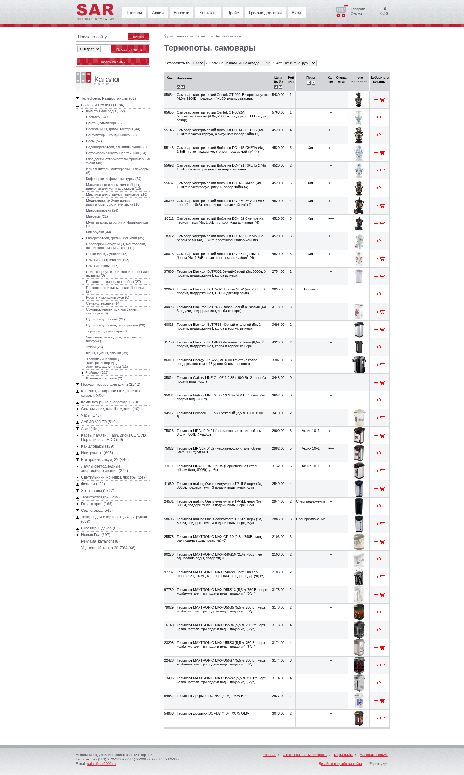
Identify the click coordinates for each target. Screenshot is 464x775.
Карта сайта (343, 755)
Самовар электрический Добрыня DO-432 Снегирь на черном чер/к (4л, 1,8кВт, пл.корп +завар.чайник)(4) (220, 220)
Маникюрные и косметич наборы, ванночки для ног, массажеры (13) (113, 186)
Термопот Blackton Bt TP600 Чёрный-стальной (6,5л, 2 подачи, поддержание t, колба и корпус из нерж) (220, 344)
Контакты (208, 12)
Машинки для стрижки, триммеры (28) (116, 194)
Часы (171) (91, 415)
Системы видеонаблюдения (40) (110, 409)
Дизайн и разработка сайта (340, 764)
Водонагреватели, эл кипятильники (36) (118, 147)
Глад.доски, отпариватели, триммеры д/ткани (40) (118, 161)
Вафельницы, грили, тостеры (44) (113, 129)
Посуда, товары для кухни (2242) (110, 384)
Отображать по (177, 63)
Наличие (216, 63)
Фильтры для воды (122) (105, 111)
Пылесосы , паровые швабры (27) (113, 281)
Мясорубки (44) (98, 232)
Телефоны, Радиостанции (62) (108, 98)
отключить (359, 81)
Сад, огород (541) (97, 510)
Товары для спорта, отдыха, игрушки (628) (114, 519)
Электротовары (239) (100, 497)
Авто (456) (90, 428)
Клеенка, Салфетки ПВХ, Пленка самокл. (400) (110, 393)
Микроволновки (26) (102, 210)
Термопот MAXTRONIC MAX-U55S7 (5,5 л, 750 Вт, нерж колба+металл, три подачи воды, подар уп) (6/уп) (221, 662)
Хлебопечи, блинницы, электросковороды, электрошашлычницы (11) (107, 362)
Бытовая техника (229, 36)
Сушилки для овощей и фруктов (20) (115, 325)
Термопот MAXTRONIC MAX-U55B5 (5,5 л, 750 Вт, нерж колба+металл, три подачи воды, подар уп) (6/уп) (221, 609)
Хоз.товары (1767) (97, 490)
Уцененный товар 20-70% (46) (108, 548)
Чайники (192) (97, 372)
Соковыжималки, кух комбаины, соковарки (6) (112, 311)
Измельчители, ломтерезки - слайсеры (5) (117, 171)
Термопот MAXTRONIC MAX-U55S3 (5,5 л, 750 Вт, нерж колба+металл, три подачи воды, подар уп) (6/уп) (221, 644)
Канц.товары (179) (97, 446)
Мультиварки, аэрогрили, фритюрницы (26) (117, 224)
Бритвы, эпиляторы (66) (105, 123)
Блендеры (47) (98, 117)
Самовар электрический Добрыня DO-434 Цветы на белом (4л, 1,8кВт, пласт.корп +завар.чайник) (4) (218, 255)
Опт (279, 63)
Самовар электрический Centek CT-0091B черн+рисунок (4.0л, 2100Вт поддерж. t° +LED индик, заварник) (222, 96)
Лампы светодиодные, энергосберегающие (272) (104, 468)
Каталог (202, 36)
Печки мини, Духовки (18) (107, 254)
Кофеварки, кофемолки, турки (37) (114, 179)
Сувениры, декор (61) (100, 528)
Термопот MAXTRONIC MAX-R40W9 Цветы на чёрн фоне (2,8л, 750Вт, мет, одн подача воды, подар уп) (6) (221, 574)
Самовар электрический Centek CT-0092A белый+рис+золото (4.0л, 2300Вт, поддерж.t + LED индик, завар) (222, 116)
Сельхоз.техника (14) (103, 303)
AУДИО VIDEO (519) (99, 422)
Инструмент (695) (97, 453)
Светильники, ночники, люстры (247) (114, 477)
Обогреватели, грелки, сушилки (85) (115, 238)
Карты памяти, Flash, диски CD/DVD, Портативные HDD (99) (114, 437)
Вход (296, 12)
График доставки (265, 12)
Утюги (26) (94, 347)
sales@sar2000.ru (101, 764)
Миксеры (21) (97, 216)
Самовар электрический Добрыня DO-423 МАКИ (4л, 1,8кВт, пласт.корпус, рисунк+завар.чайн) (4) (219, 185)
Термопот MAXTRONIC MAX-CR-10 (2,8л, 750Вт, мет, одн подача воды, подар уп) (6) (219, 538)
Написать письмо (374, 755)
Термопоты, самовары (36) (108, 331)
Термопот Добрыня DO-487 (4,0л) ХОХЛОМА (213, 713)
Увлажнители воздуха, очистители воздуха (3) (113, 339)
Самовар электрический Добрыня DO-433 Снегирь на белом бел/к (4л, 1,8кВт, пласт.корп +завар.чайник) (220, 238)
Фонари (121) (93, 484)
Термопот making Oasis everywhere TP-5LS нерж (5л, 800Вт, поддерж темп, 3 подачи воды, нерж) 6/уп (219, 521)
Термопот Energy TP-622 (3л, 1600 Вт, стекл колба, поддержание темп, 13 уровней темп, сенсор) (217, 362)
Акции (158, 12)
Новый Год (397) (95, 535)
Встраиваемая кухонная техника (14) (116, 153)
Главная (134, 12)
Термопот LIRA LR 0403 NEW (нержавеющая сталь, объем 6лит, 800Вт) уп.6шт (218, 468)
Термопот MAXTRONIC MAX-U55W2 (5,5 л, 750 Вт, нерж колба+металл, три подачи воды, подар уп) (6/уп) (221, 680)
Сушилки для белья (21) (105, 319)
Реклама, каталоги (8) (100, 541)
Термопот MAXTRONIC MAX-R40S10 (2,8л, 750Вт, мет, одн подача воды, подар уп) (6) (220, 556)
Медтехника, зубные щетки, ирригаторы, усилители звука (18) (113, 202)
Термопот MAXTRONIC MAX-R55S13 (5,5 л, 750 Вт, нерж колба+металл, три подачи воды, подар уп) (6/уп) (222, 591)
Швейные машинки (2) (104, 378)
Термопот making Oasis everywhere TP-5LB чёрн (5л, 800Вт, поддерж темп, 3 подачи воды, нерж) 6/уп (219, 503)
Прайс (233, 12)
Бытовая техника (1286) (102, 105)
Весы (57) (94, 141)
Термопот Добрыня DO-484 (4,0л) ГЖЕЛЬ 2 (211, 696)
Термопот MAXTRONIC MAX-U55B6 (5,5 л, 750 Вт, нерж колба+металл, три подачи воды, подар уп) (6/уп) (221, 627)
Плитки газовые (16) (102, 266)
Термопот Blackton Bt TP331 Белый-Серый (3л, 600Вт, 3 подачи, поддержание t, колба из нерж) (221, 273)
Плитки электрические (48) (107, 260)
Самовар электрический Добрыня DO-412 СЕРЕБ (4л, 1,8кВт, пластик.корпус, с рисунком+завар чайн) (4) (220, 132)
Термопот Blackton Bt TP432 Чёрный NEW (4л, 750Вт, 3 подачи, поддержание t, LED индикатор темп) (221, 291)
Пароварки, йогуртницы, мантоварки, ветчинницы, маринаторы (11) (116, 246)
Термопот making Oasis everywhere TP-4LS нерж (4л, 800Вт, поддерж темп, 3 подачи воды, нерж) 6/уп (219, 485)
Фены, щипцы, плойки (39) (107, 353)
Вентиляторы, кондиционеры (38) (113, 135)
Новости (181, 12)
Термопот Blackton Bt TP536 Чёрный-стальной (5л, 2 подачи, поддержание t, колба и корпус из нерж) (219, 326)
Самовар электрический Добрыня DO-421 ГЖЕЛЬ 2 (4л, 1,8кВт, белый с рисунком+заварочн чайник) (222, 167)
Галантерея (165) (97, 504)
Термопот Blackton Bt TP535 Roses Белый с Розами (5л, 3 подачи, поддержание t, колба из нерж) (222, 309)
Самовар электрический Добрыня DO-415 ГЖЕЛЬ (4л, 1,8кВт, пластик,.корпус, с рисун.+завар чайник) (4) (220, 149)
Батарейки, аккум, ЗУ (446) (105, 459)
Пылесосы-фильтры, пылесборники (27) (115, 289)
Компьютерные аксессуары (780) (110, 402)
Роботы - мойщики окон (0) (107, 297)
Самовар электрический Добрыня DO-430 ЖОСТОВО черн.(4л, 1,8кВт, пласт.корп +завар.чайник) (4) (220, 202)
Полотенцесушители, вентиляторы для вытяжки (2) (117, 273)
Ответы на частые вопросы (305, 755)
